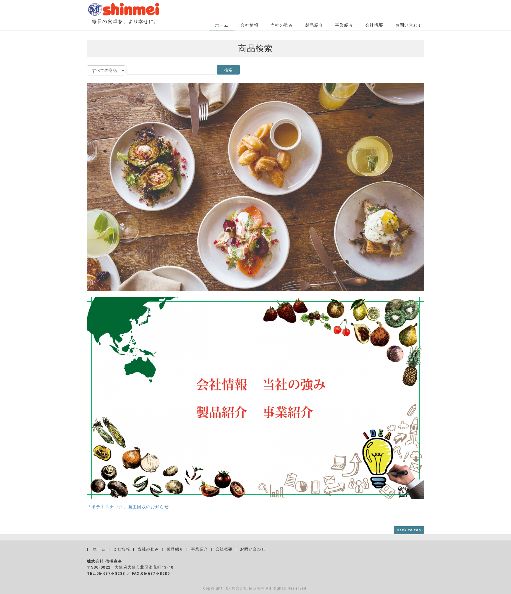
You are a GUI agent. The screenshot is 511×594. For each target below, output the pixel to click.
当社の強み (282, 25)
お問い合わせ (409, 25)
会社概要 (374, 25)
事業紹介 (344, 25)
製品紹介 (314, 25)
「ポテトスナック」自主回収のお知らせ (128, 506)
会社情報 (249, 25)
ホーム (222, 25)
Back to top (409, 530)
